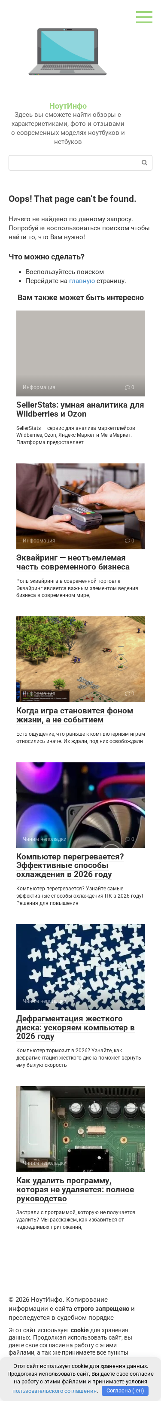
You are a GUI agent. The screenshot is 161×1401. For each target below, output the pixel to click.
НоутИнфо (68, 105)
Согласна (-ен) (125, 1390)
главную (82, 281)
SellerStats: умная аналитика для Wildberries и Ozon (80, 409)
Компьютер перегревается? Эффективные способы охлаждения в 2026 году (70, 866)
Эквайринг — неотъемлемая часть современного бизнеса (73, 562)
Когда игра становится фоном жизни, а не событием (74, 715)
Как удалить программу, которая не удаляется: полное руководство (75, 1189)
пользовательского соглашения (54, 1390)
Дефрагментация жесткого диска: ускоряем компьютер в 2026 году (75, 1028)
